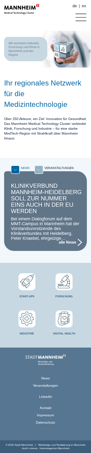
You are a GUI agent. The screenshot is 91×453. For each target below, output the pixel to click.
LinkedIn (45, 397)
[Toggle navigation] (80, 16)
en (84, 6)
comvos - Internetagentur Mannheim (49, 448)
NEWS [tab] (25, 168)
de (75, 6)
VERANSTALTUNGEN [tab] (59, 168)
